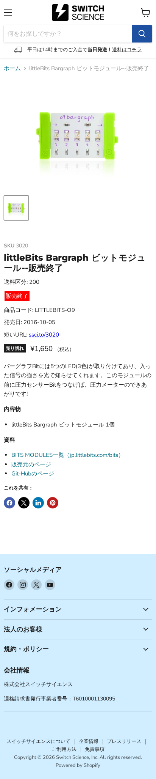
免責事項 (95, 749)
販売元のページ (31, 464)
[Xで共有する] (24, 502)
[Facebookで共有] (9, 502)
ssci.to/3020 (44, 334)
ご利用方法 (64, 749)
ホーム (12, 68)
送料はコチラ (127, 49)
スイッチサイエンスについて (38, 741)
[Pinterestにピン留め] (52, 502)
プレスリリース (124, 741)
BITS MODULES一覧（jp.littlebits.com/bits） (67, 455)
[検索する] (142, 33)
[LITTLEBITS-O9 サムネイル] (16, 208)
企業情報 (88, 741)
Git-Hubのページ (32, 473)
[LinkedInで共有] (38, 502)
